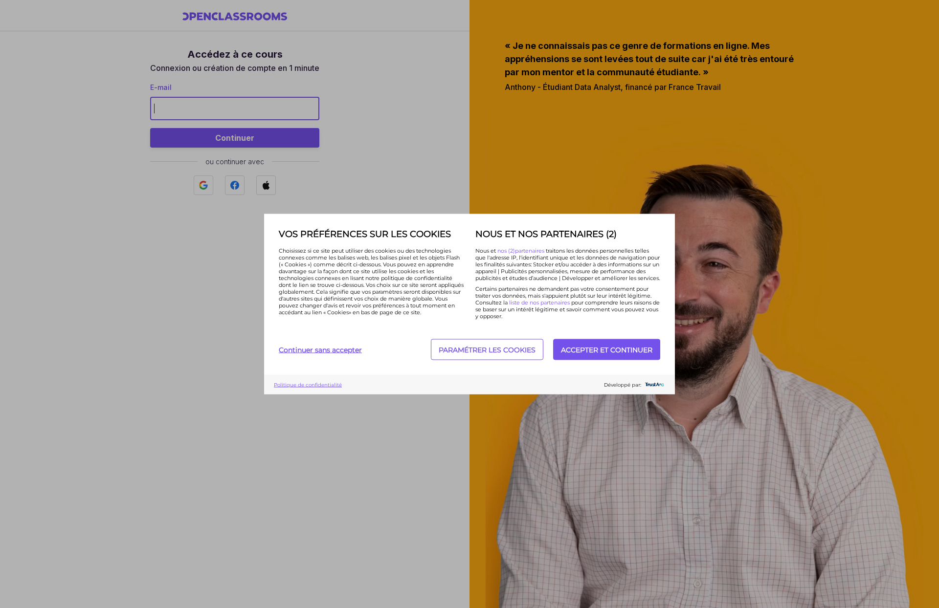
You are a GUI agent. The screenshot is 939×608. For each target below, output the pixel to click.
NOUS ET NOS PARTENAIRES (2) (546, 234)
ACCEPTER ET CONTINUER (606, 349)
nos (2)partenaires (521, 250)
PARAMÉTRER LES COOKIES (487, 349)
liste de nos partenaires (539, 302)
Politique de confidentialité (308, 384)
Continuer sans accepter (320, 349)
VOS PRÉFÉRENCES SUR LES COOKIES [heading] (365, 234)
